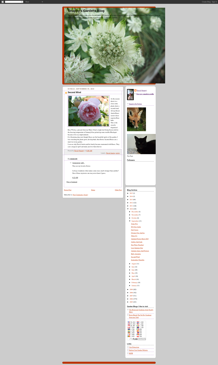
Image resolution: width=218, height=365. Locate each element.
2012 (131, 203)
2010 (131, 209)
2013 (131, 199)
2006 (131, 299)
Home (93, 190)
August (134, 264)
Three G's (134, 236)
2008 (131, 293)
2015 (131, 193)
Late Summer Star (137, 248)
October (134, 218)
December (135, 212)
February (135, 282)
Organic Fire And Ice (138, 233)
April (133, 276)
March (134, 279)
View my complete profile (145, 94)
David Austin (110, 153)
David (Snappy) (142, 90)
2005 (131, 302)
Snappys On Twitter (135, 104)
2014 (131, 196)
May (133, 273)
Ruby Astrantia (136, 254)
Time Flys (134, 224)
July (133, 267)
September (135, 221)
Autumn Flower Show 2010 (139, 239)
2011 (131, 206)
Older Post (118, 190)
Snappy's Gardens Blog (86, 11)
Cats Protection (134, 347)
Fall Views (134, 230)
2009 (131, 289)
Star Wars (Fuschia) (137, 245)
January (134, 285)
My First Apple (136, 227)
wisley (118, 153)
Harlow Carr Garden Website (138, 350)
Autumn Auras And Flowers (140, 251)
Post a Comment (72, 182)
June (133, 270)
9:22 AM (75, 178)
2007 (131, 296)
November (135, 215)
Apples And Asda (136, 242)
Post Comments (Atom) (80, 195)
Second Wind (135, 257)
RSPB (131, 353)
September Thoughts (137, 260)
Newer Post (67, 190)
